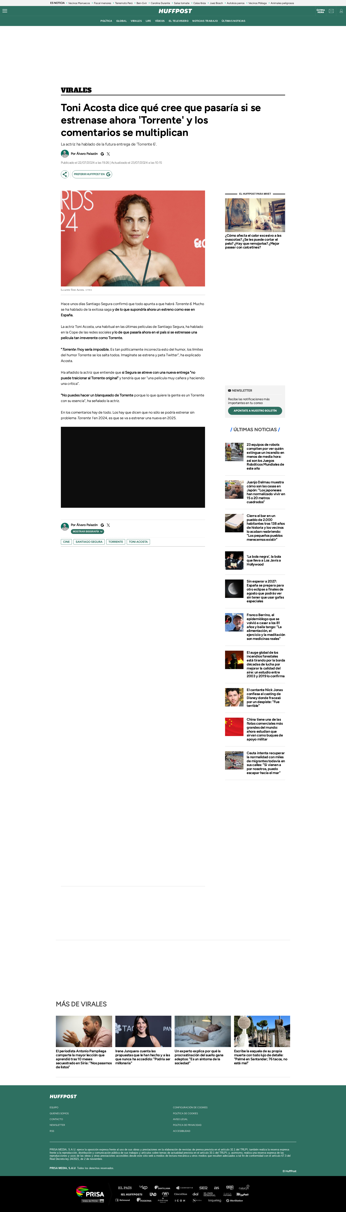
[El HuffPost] (175, 11)
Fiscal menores (102, 3)
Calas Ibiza (199, 3)
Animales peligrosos (282, 3)
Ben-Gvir (142, 3)
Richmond (125, 1199)
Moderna (144, 1199)
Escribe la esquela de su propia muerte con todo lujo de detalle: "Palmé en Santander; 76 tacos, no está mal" (260, 1057)
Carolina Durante (160, 3)
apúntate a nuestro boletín (255, 410)
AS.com (216, 1187)
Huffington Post (132, 1193)
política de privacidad (187, 1125)
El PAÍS (127, 1187)
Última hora (321, 11)
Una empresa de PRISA (91, 1191)
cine (66, 542)
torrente (116, 542)
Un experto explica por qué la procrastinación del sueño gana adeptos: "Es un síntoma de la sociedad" (199, 1057)
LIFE (148, 21)
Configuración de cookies (190, 1107)
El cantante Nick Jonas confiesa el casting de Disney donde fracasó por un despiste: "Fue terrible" (265, 698)
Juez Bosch (216, 3)
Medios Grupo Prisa (91, 1200)
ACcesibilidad (181, 1131)
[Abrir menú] (4, 11)
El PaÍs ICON (181, 1199)
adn (229, 1187)
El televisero (179, 21)
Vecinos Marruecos (79, 3)
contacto (56, 1119)
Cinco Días (182, 1193)
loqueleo (216, 1199)
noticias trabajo (205, 21)
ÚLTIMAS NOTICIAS (233, 21)
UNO (155, 1193)
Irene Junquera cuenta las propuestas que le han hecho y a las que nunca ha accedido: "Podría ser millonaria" (142, 1057)
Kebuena (240, 1193)
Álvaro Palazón (87, 154)
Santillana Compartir (186, 1187)
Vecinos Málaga (257, 3)
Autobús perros (235, 3)
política (106, 21)
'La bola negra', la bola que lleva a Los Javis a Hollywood (264, 560)
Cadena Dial (197, 1193)
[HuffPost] (63, 1096)
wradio (166, 1193)
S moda (198, 1199)
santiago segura (89, 542)
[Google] (102, 154)
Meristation (235, 1199)
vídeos (160, 21)
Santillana (165, 1187)
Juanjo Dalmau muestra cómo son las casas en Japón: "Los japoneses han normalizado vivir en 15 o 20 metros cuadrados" (266, 492)
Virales (76, 90)
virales (136, 21)
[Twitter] (108, 154)
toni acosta (138, 542)
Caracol (244, 1187)
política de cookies (185, 1113)
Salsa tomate (181, 3)
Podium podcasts (164, 1199)
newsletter (57, 1125)
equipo (54, 1107)
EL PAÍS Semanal (211, 1193)
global (121, 21)
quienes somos (59, 1113)
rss (52, 1131)
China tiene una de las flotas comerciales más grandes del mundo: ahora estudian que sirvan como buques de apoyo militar (265, 729)
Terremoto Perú (124, 3)
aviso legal (180, 1119)
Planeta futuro (226, 1193)
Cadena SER (204, 1187)
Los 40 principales (146, 1187)
